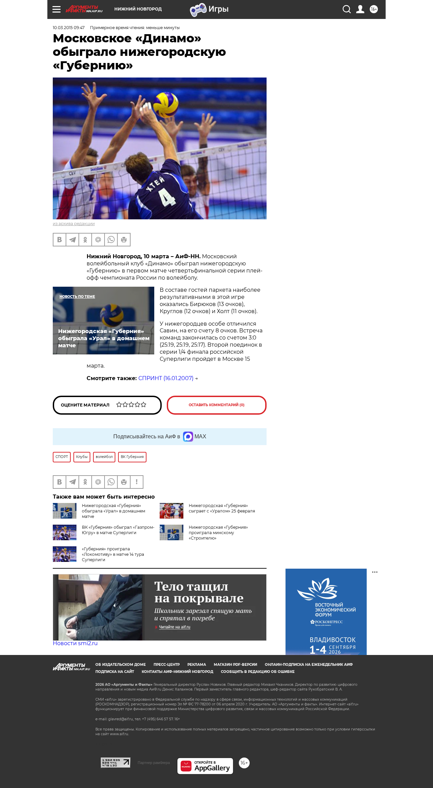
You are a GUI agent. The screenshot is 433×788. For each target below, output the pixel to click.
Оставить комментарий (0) (217, 405)
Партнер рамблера (154, 763)
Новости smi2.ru (75, 643)
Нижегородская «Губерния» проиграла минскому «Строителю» (218, 533)
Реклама (196, 664)
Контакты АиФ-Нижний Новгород (177, 672)
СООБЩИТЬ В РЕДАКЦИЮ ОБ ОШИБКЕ (258, 672)
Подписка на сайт (114, 672)
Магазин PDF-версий (235, 664)
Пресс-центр (167, 664)
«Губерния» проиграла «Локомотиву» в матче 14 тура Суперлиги (113, 554)
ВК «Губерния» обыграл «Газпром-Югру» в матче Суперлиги (118, 530)
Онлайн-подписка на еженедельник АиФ (309, 664)
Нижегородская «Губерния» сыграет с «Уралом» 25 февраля (222, 508)
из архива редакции (74, 223)
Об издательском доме (120, 664)
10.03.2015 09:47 (69, 27)
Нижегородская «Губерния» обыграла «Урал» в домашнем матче (113, 511)
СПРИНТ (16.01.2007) (165, 378)
